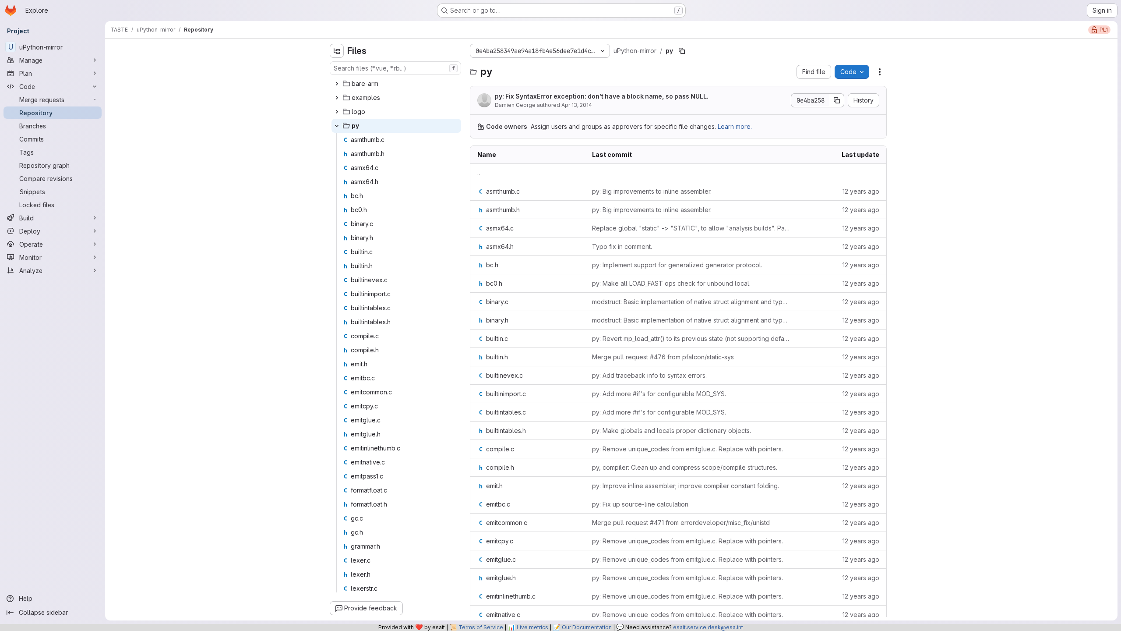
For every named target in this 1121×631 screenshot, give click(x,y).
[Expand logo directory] (336, 111)
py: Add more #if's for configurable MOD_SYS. (659, 393)
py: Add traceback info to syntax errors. (649, 375)
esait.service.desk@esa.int (708, 627)
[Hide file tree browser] (337, 51)
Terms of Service (480, 627)
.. (478, 173)
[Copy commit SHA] (837, 100)
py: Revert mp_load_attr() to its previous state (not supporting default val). (691, 338)
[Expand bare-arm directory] (336, 83)
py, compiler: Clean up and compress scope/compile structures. (684, 467)
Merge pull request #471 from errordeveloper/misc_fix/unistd (681, 522)
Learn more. (735, 126)
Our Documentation (587, 627)
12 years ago (861, 191)
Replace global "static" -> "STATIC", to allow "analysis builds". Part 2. (691, 228)
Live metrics (532, 627)
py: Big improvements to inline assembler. (652, 191)
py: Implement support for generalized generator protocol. (677, 265)
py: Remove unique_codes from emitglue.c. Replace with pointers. (687, 449)
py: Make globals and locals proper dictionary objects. (671, 430)
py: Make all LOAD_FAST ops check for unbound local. (671, 283)
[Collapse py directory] (336, 126)
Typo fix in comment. (622, 246)
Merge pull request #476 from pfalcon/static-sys (663, 357)
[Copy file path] (682, 51)
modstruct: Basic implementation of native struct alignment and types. (691, 301)
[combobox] (395, 68)
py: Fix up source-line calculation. (641, 504)
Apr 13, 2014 (576, 105)
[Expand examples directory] (336, 97)
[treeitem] (396, 84)
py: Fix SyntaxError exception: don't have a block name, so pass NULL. (602, 96)
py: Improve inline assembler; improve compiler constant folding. (685, 485)
